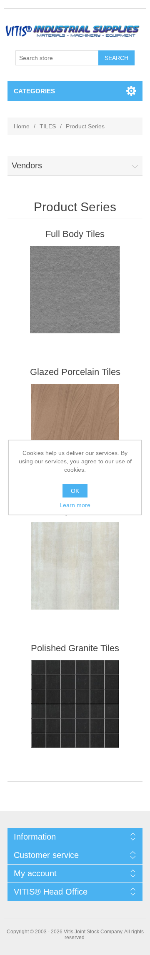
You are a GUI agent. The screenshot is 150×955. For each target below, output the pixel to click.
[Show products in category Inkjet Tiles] (75, 566)
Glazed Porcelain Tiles (75, 372)
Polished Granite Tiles (75, 648)
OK (75, 491)
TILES (48, 126)
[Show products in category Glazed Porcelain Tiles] (75, 428)
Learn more (75, 505)
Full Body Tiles (75, 234)
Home (22, 126)
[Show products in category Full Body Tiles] (75, 290)
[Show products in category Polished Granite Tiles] (75, 704)
